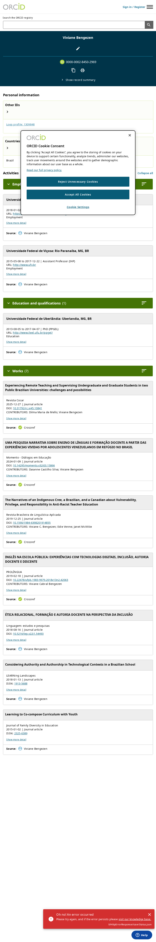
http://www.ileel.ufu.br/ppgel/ (33, 332)
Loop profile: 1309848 (20, 124)
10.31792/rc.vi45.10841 (27, 408)
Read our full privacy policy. (44, 170)
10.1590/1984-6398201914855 (32, 522)
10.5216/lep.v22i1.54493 (28, 633)
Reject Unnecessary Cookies (78, 181)
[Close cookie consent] (130, 135)
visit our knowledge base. (135, 919)
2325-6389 (20, 733)
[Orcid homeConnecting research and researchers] (14, 7)
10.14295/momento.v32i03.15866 (34, 465)
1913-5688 (20, 683)
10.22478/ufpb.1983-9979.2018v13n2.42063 (40, 580)
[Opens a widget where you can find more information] (141, 935)
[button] (145, 173)
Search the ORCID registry (18, 17)
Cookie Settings (78, 207)
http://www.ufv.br (24, 265)
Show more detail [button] (16, 223)
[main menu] (150, 7)
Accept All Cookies (78, 194)
